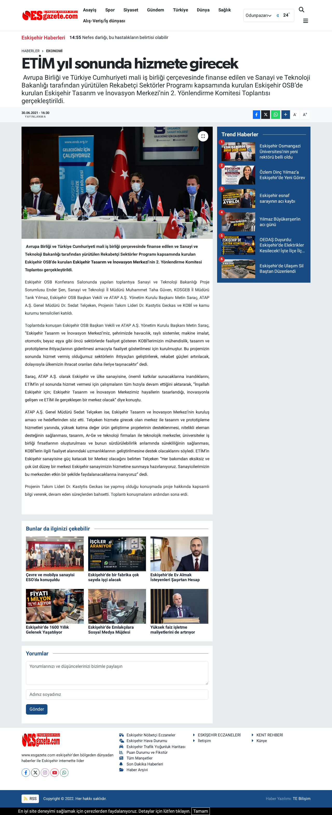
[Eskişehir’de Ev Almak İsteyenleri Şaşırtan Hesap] (179, 553)
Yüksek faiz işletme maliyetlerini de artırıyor (172, 630)
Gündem (155, 9)
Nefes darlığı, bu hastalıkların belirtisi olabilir (119, 37)
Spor (110, 9)
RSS (33, 798)
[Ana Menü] (303, 21)
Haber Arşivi (137, 770)
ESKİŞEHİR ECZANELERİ (219, 735)
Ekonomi (54, 51)
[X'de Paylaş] (265, 114)
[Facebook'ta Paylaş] (256, 114)
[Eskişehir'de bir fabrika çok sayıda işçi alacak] (117, 553)
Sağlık (224, 9)
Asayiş (89, 9)
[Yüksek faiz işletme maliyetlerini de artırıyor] (179, 605)
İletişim (204, 740)
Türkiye (180, 9)
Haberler (31, 51)
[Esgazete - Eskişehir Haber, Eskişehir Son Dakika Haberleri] (50, 15)
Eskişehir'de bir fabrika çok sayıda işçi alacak (113, 577)
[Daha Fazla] (285, 114)
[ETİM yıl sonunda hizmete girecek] (117, 183)
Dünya (203, 9)
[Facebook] (26, 772)
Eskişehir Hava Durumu (147, 740)
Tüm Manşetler (140, 758)
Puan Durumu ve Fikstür (147, 752)
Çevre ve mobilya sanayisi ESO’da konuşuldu (50, 577)
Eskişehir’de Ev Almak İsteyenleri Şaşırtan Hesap (175, 577)
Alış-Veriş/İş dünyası (104, 20)
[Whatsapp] (64, 772)
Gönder (37, 709)
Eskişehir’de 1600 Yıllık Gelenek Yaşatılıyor (47, 630)
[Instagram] (45, 772)
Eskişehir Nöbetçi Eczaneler (151, 735)
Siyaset (130, 9)
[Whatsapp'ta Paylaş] (275, 114)
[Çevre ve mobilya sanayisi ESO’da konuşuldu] (55, 553)
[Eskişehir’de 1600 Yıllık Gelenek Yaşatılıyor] (55, 605)
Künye (262, 740)
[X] (35, 772)
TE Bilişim (301, 798)
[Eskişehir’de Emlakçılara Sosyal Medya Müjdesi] (117, 605)
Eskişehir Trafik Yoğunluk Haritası (156, 746)
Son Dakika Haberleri (145, 764)
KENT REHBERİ (270, 735)
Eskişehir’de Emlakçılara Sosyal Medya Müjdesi (111, 630)
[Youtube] (54, 772)
